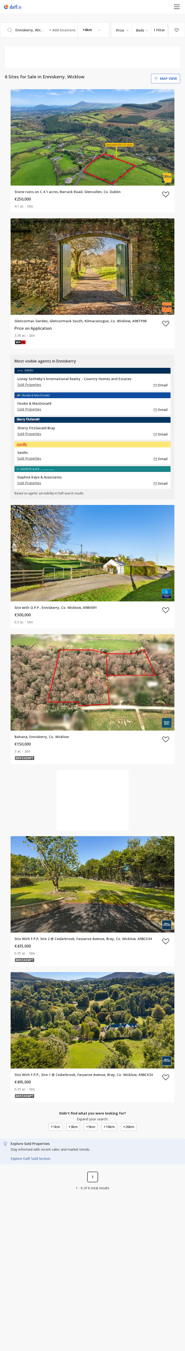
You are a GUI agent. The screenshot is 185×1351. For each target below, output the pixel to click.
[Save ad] (166, 194)
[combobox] (54, 30)
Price (120, 30)
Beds (140, 30)
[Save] (177, 30)
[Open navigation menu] (177, 6)
